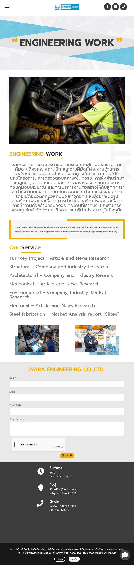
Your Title (15, 405)
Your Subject (17, 419)
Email (12, 391)
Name (12, 378)
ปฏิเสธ (60, 559)
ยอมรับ (74, 559)
